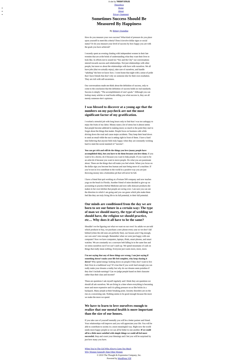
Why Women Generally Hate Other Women (104, 352)
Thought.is (119, 5)
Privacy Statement (121, 14)
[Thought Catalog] (123, 1)
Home (121, 8)
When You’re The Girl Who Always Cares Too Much (108, 349)
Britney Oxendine (120, 31)
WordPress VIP (124, 358)
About (121, 11)
